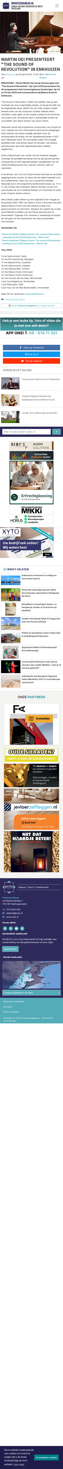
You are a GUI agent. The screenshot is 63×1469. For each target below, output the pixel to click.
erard (14, 299)
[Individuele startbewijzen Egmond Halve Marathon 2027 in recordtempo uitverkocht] (11, 681)
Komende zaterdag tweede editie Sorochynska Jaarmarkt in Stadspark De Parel (40, 592)
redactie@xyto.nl (14, 913)
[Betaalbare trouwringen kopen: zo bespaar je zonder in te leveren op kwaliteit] (11, 609)
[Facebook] (5, 928)
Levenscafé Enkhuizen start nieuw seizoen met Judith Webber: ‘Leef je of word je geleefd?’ (41, 664)
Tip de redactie (33, 360)
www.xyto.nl (12, 917)
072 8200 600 (13, 909)
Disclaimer (7, 1007)
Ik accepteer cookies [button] (46, 1457)
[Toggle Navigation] (57, 6)
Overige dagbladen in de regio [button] (18, 992)
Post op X (33, 354)
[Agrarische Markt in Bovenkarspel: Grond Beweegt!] (11, 652)
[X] (11, 928)
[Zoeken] (56, 432)
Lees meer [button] (18, 1464)
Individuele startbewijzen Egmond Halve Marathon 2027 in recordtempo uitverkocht (41, 679)
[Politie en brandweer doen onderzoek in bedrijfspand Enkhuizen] (11, 637)
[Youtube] (16, 928)
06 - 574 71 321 (43, 333)
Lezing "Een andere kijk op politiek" (40, 412)
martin (7, 299)
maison (21, 299)
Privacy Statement (11, 1012)
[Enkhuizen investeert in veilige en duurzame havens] (11, 580)
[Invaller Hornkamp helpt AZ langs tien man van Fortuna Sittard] (11, 623)
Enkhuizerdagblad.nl (22, 3)
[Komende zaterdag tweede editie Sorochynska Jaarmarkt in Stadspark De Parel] (11, 594)
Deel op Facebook (34, 347)
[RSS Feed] (22, 928)
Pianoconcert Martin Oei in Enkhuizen (41, 379)
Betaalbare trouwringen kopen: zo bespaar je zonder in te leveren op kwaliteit (39, 607)
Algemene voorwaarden (13, 1001)
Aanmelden (10, 949)
